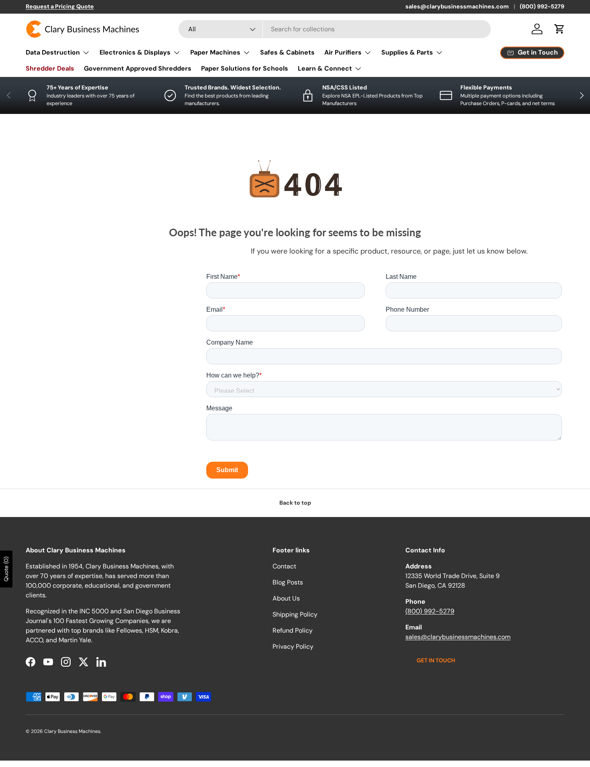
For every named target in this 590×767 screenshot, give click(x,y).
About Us (286, 598)
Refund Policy (293, 630)
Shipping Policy (295, 614)
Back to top (295, 502)
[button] (559, 29)
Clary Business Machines (72, 731)
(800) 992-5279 (542, 6)
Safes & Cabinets (287, 52)
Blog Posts (288, 582)
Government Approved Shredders (137, 68)
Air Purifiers (343, 52)
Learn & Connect (325, 68)
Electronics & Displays (135, 52)
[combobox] (335, 29)
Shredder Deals (50, 68)
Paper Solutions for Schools (244, 68)
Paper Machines (215, 52)
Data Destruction (53, 52)
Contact (284, 566)
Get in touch (436, 660)
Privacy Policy (293, 646)
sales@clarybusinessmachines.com (457, 6)
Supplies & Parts (407, 52)
